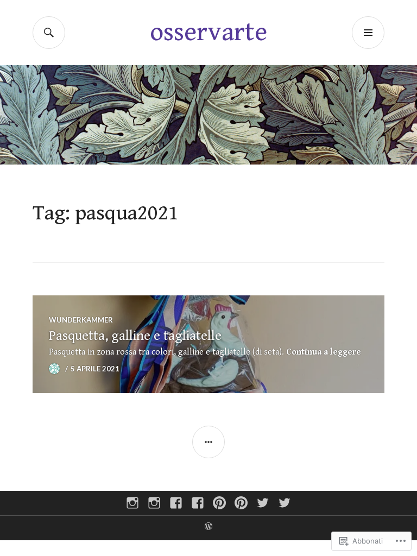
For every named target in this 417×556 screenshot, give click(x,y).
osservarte (208, 32)
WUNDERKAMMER (81, 319)
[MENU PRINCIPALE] (368, 32)
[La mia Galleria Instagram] (132, 503)
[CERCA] (49, 32)
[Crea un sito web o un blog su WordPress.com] (208, 527)
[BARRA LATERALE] (208, 442)
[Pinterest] (219, 503)
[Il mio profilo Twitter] (263, 503)
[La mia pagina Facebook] (176, 503)
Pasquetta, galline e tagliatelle (135, 336)
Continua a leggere (323, 352)
